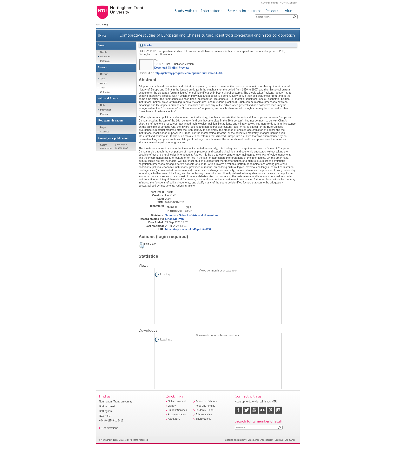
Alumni (291, 10)
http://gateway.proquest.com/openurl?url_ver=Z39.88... (189, 73)
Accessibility (266, 440)
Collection (105, 92)
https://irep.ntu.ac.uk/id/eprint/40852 (188, 229)
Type (102, 78)
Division (104, 74)
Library (172, 406)
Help (102, 105)
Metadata (105, 61)
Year (102, 87)
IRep (102, 35)
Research (273, 10)
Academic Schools (206, 401)
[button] (141, 245)
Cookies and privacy (235, 440)
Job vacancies (204, 414)
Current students (269, 2)
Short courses (203, 419)
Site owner (290, 440)
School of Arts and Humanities (198, 215)
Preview (184, 67)
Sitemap (279, 440)
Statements (253, 440)
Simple (103, 52)
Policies (104, 114)
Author (103, 83)
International (212, 10)
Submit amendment (106, 146)
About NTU (174, 419)
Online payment (177, 401)
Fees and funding (205, 406)
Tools (147, 45)
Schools (170, 215)
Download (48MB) (165, 67)
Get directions (109, 428)
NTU (98, 24)
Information (105, 109)
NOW (282, 2)
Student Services (177, 410)
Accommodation (177, 414)
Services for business (245, 10)
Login (103, 127)
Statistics (104, 131)
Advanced (105, 56)
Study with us (186, 10)
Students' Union (204, 410)
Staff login (292, 2)
